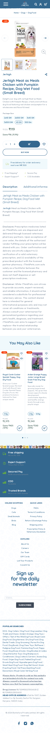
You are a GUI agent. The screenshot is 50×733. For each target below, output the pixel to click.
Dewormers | (8, 671)
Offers (6, 637)
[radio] (8, 118)
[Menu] (5, 4)
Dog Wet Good (30, 665)
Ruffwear (39, 645)
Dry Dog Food (32, 639)
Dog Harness (18, 639)
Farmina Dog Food (29, 648)
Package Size (8, 113)
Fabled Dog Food (32, 659)
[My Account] (40, 4)
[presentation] (5, 38)
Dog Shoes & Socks (17, 651)
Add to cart (29, 144)
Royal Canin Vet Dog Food (26, 671)
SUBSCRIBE (25, 605)
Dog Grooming (22, 642)
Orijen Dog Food (16, 659)
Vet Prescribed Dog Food (28, 668)
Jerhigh (7, 74)
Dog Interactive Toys (13, 654)
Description (10, 186)
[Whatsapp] (32, 723)
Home (16, 13)
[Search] (36, 4)
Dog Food (32, 13)
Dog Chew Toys (27, 645)
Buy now (25, 152)
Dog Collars (13, 631)
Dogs (23, 13)
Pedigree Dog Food (11, 648)
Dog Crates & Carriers (25, 656)
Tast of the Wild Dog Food (21, 637)
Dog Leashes (36, 631)
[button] (22, 437)
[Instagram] (25, 723)
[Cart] (45, 4)
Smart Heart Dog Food (13, 665)
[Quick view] (21, 358)
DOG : (5, 631)
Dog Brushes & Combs (37, 651)
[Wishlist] (44, 144)
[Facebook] (19, 723)
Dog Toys (39, 634)
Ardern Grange (27, 634)
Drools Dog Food (10, 662)
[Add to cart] (19, 428)
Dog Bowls (13, 645)
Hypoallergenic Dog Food (30, 662)
